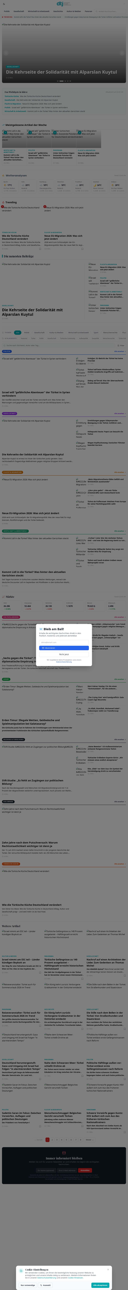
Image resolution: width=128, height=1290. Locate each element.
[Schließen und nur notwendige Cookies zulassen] (108, 1269)
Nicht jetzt (64, 654)
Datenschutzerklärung (46, 1278)
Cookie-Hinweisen (75, 1278)
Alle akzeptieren (100, 1285)
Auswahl (46, 1285)
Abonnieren (50, 648)
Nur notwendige (28, 1285)
